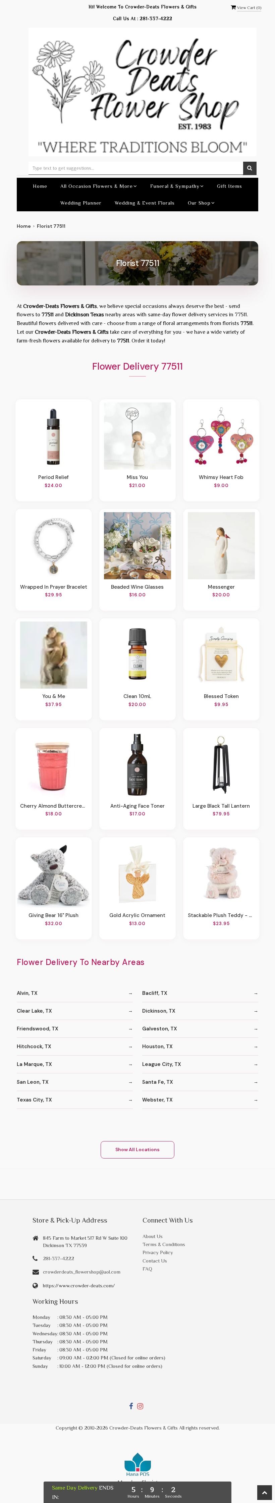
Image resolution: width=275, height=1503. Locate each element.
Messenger (221, 587)
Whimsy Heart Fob (221, 477)
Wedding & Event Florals (145, 203)
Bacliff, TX (154, 993)
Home (40, 186)
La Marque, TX (34, 1064)
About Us (153, 1236)
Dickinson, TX (158, 1011)
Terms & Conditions (164, 1244)
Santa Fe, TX (157, 1082)
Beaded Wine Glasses (137, 587)
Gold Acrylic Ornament (137, 915)
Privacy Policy (158, 1252)
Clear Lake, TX (34, 1011)
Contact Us (155, 1261)
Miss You (137, 477)
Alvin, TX (27, 993)
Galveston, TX (159, 1028)
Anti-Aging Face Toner (137, 806)
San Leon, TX (33, 1082)
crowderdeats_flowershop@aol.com (81, 1272)
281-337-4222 (156, 18)
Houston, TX (157, 1046)
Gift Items (229, 186)
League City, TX (161, 1064)
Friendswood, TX (37, 1028)
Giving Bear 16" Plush (53, 915)
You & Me (53, 696)
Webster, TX (157, 1099)
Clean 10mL (137, 696)
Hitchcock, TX (34, 1046)
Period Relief (53, 477)
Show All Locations (137, 1149)
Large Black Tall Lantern (221, 806)
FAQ (147, 1269)
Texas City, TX (34, 1099)
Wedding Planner (81, 203)
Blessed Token (221, 696)
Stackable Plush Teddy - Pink (221, 915)
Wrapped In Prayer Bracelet (53, 587)
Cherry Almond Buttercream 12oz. (53, 806)
